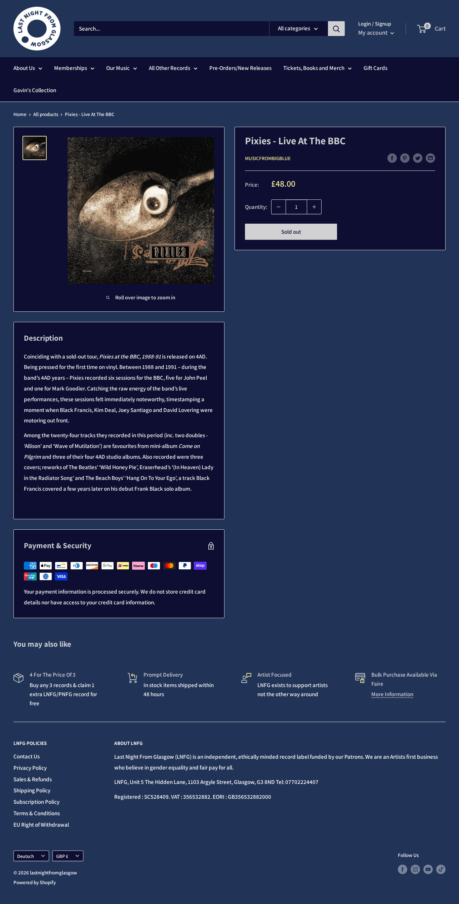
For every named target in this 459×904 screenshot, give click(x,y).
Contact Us (26, 756)
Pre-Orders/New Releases (240, 68)
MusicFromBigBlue (268, 158)
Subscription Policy (36, 801)
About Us (24, 68)
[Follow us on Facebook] (402, 869)
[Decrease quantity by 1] (279, 207)
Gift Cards (375, 68)
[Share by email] (430, 157)
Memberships (70, 68)
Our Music (118, 68)
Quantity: (256, 206)
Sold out (291, 231)
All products (45, 114)
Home (20, 114)
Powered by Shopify (34, 882)
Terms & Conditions (36, 813)
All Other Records (169, 68)
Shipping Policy (31, 790)
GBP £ (62, 856)
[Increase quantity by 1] (314, 207)
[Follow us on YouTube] (428, 869)
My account (373, 32)
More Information (392, 694)
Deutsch (25, 856)
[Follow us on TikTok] (441, 869)
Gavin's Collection (34, 90)
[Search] (336, 28)
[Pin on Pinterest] (405, 157)
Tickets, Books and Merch (313, 68)
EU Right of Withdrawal (41, 824)
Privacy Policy (30, 767)
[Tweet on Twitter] (417, 157)
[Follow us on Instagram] (415, 869)
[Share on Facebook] (392, 157)
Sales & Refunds (32, 779)
